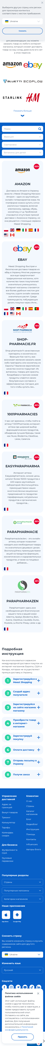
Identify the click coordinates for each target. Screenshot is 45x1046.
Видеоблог (32, 824)
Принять (22, 1037)
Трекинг (6, 817)
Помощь (30, 834)
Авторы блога (33, 849)
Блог (28, 819)
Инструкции (32, 829)
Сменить (22, 31)
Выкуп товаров (10, 812)
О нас (29, 801)
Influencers (32, 844)
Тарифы (6, 827)
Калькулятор (8, 822)
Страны (30, 806)
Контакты (31, 839)
